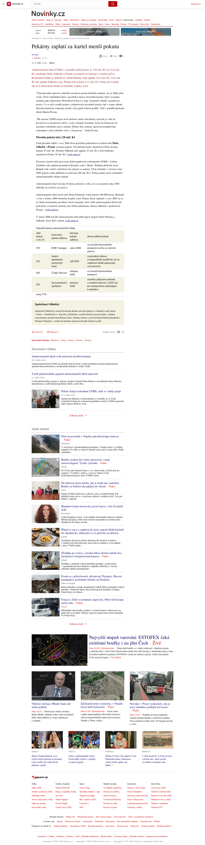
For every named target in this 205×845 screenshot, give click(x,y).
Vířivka (157, 821)
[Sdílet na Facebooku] (118, 332)
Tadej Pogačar (62, 799)
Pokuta (79, 340)
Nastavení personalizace (157, 836)
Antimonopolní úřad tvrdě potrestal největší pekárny (61, 356)
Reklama (60, 836)
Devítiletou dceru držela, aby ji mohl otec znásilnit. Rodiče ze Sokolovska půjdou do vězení (90, 484)
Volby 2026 (36, 788)
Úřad (63, 340)
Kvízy (107, 24)
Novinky (35, 54)
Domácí (58, 20)
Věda (57, 24)
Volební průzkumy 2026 (42, 792)
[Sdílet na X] (122, 332)
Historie (75, 24)
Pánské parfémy (164, 826)
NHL (81, 807)
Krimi (111, 20)
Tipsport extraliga (87, 795)
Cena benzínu (120, 817)
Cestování (65, 24)
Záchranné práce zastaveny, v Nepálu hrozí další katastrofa (102, 705)
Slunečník (99, 821)
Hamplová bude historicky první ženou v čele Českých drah (92, 507)
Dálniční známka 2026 (161, 792)
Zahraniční (74, 20)
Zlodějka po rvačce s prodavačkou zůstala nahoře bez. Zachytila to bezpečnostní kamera (91, 554)
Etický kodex (106, 836)
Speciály (115, 24)
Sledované (155, 24)
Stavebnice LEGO (78, 826)
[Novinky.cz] (48, 14)
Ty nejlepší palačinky (112, 788)
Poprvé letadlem (134, 792)
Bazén (60, 821)
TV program (133, 24)
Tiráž (77, 836)
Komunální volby (39, 807)
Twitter (51, 836)
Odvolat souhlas (136, 836)
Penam (88, 340)
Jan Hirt (59, 795)
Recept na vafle (110, 803)
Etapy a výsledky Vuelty (66, 792)
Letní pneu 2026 (158, 788)
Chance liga (84, 788)
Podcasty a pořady (88, 24)
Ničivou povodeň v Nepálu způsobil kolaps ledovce (90, 436)
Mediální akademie (90, 836)
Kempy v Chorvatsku (136, 788)
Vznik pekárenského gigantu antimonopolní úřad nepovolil (65, 374)
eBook (105, 56)
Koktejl (147, 20)
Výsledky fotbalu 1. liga (89, 792)
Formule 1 (84, 803)
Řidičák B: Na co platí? (161, 799)
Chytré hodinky (148, 826)
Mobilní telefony (61, 826)
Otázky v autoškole (159, 803)
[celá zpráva (51, 209)
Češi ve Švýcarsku (135, 799)
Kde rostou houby (103, 817)
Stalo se (49, 20)
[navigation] (3, 4)
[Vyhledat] (112, 4)
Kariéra (70, 836)
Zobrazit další (76, 415)
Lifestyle (138, 20)
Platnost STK (157, 807)
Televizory (134, 826)
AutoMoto (49, 24)
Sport (101, 24)
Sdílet (115, 56)
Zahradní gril (146, 821)
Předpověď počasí (85, 817)
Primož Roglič (62, 803)
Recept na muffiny (111, 792)
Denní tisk (144, 24)
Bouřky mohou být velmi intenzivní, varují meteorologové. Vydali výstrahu (85, 461)
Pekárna (54, 340)
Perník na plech (110, 807)
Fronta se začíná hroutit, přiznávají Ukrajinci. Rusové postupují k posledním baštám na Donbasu (91, 577)
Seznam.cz (196, 4)
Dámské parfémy (95, 826)
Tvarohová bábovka (112, 799)
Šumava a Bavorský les (137, 795)
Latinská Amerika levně (137, 803)
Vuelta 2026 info (63, 788)
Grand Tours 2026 (64, 807)
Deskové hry (122, 826)
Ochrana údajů (120, 836)
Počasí (123, 24)
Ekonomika (128, 20)
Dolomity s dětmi (134, 807)
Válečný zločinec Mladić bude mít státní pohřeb (51, 705)
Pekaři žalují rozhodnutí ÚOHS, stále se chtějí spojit (91, 391)
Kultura (119, 20)
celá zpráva (73, 154)
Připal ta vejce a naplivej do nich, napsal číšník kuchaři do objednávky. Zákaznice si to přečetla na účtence (92, 531)
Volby (65, 20)
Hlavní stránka (38, 20)
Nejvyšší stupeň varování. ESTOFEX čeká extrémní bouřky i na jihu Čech (129, 640)
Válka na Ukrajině (88, 20)
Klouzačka (110, 821)
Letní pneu (110, 826)
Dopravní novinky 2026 (161, 795)
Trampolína (88, 821)
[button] (46, 399)
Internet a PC (37, 24)
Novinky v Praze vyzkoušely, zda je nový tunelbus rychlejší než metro (150, 705)
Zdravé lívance (109, 795)
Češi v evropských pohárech (140, 817)
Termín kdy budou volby (42, 799)
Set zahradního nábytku (127, 821)
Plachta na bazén (72, 821)
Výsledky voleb (38, 795)
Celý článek (115, 657)
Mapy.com (70, 817)
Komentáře (103, 20)
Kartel (70, 340)
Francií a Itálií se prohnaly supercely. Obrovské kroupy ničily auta (92, 601)
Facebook (42, 836)
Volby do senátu (39, 803)
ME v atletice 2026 (87, 799)
